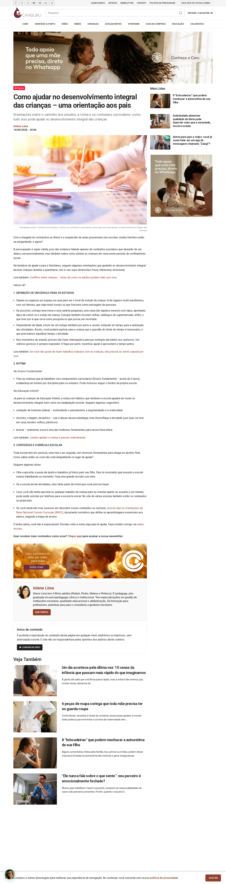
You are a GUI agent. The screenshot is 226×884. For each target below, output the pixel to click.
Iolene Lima (43, 588)
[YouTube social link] (33, 3)
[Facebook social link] (15, 3)
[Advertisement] (113, 833)
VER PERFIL (42, 612)
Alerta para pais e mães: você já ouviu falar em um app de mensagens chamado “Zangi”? (192, 140)
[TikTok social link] (52, 3)
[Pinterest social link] (39, 3)
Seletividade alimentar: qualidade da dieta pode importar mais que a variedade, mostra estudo (192, 121)
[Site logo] (27, 12)
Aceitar (213, 878)
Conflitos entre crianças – (45, 277)
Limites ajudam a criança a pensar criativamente (57, 437)
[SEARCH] (181, 13)
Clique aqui (75, 536)
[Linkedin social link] (46, 3)
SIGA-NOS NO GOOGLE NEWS (195, 3)
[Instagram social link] (27, 3)
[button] (10, 874)
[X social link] (21, 3)
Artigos (19, 88)
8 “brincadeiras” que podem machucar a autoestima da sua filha (191, 99)
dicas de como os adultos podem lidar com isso (88, 277)
